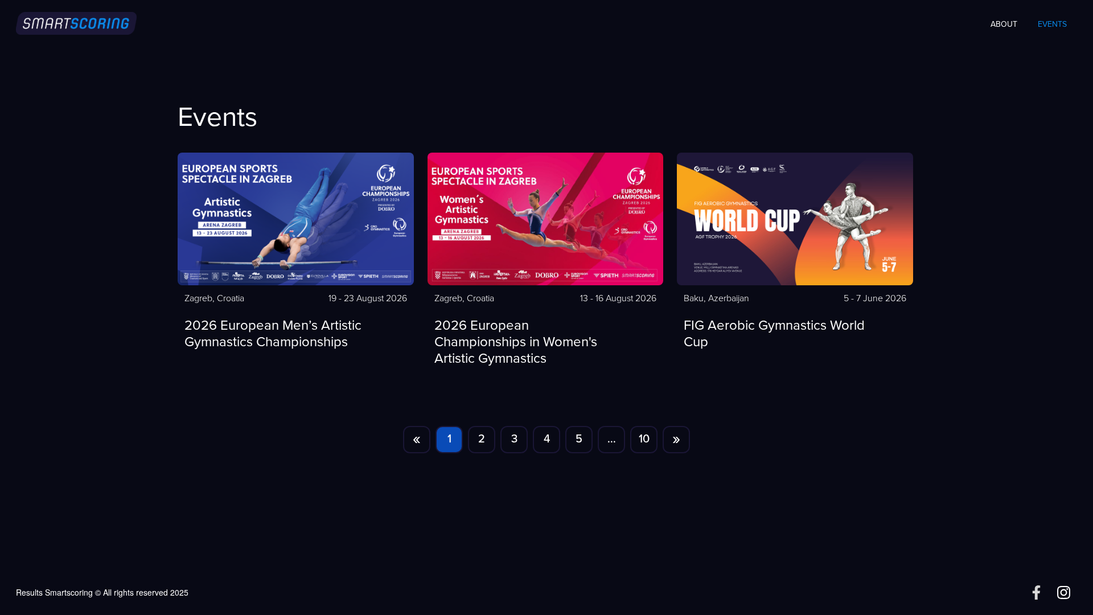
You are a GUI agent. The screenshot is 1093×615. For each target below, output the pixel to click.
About (1004, 24)
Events (1052, 24)
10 (644, 439)
